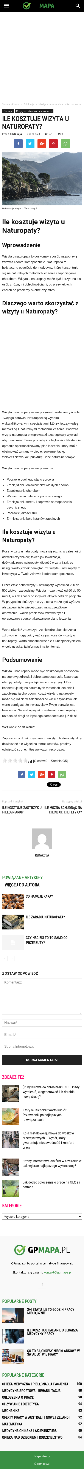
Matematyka (12, 1424)
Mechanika (10, 1411)
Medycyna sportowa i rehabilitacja (31, 1391)
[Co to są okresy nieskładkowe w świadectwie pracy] (13, 1356)
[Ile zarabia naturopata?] (13, 922)
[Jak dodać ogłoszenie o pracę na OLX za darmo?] (10, 1188)
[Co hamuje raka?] (13, 901)
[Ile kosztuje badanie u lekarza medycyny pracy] (13, 1336)
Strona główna (11, 104)
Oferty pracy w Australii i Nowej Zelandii (36, 1417)
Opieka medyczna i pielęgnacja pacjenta (35, 1384)
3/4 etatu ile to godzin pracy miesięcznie (50, 1311)
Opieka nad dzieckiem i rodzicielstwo (32, 1437)
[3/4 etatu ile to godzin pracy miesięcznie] (13, 1315)
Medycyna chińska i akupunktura (29, 1431)
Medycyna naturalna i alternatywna (34, 111)
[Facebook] (42, 1284)
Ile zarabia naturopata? (45, 917)
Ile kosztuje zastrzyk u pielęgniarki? (22, 810)
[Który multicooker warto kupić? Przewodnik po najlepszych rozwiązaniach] (10, 1116)
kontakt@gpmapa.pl (58, 1272)
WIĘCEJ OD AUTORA (22, 884)
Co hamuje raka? (39, 896)
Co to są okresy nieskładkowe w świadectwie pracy (53, 1352)
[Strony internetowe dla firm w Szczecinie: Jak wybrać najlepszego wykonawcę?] (10, 1167)
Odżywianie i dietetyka (20, 1404)
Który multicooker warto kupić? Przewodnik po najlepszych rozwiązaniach (45, 1115)
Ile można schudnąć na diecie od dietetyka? (63, 810)
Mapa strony (42, 1456)
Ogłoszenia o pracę (18, 1397)
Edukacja (7, 111)
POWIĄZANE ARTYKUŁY (22, 877)
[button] (78, 6)
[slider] (15, 760)
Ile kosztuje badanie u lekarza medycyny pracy (52, 1332)
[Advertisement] (42, 56)
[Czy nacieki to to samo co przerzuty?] (13, 942)
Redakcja (16, 133)
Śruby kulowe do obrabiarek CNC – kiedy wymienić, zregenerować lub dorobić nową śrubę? (51, 1092)
